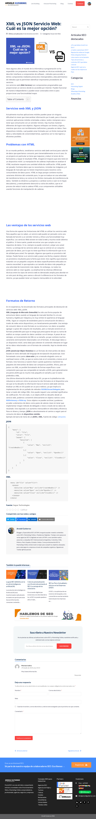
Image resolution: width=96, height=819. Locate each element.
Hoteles (40, 795)
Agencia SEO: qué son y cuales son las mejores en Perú (79, 69)
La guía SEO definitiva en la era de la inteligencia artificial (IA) (15, 584)
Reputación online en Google (80, 52)
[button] (11, 519)
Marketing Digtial (77, 86)
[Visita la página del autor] (11, 530)
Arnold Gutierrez (24, 529)
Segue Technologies (21, 505)
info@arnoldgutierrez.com (87, 796)
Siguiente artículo (73, 751)
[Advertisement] (48, 12)
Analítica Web (75, 94)
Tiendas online (42, 805)
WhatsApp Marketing (78, 91)
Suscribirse (64, 646)
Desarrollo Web (55, 34)
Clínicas (40, 792)
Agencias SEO (42, 785)
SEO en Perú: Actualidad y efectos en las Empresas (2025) (58, 585)
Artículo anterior (22, 751)
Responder (78, 675)
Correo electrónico (55, 690)
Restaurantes (42, 797)
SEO (72, 84)
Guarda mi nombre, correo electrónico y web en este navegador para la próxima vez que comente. (48, 706)
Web (16, 698)
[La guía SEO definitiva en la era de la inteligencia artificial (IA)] (16, 574)
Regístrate (79, 765)
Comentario (19, 711)
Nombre (18, 690)
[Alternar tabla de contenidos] (27, 99)
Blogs (73, 89)
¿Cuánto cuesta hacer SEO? (79, 50)
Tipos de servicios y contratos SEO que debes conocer (79, 62)
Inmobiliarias (42, 800)
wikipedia (62, 417)
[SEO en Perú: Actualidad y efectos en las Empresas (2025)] (58, 575)
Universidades (42, 802)
